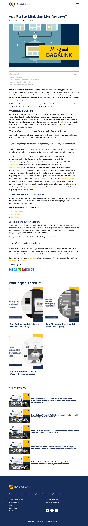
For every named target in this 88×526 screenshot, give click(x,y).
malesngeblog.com (67, 178)
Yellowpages (14, 167)
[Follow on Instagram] (52, 510)
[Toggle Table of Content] (74, 74)
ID (7, 498)
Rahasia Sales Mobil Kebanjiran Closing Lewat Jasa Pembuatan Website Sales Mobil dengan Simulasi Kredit (54, 447)
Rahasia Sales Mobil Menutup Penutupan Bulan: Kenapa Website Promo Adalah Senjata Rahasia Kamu (54, 463)
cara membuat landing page (35, 187)
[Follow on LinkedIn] (56, 510)
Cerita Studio (40, 521)
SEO (31, 20)
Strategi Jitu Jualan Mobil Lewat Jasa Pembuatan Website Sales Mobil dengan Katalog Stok (55, 432)
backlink (32, 258)
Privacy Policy (14, 502)
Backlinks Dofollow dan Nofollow (21, 84)
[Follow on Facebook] (47, 510)
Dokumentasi (13, 508)
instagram (12, 260)
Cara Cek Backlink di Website (20, 82)
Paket (11, 511)
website (49, 104)
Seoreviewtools (16, 214)
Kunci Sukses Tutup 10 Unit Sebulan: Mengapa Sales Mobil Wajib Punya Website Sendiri (54, 416)
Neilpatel (63, 122)
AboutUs (13, 162)
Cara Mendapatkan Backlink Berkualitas (24, 80)
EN (5, 498)
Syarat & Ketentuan (16, 500)
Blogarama (14, 165)
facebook (23, 260)
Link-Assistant (16, 217)
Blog (10, 505)
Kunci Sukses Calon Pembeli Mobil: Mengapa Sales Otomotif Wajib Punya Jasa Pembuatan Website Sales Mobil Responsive (53, 400)
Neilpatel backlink (17, 211)
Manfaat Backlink (16, 77)
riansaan (14, 20)
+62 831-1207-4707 (52, 500)
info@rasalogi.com (52, 502)
